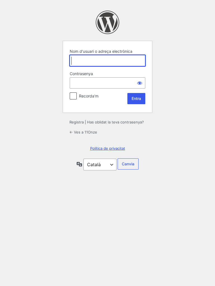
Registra (76, 122)
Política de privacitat (107, 148)
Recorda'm (89, 96)
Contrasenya (81, 73)
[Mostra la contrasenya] (139, 83)
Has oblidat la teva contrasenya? (115, 122)
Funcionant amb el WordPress (107, 22)
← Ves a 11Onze (83, 132)
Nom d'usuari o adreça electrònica (101, 51)
